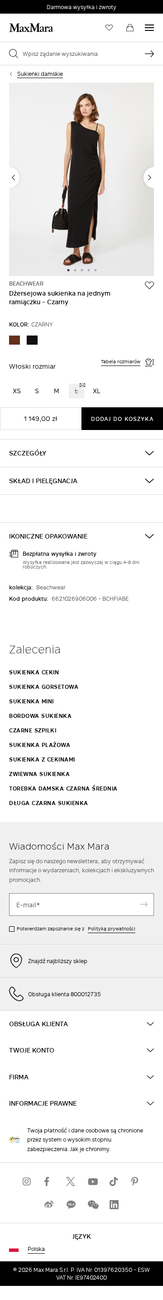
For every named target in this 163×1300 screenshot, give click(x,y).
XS (17, 390)
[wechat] (92, 1204)
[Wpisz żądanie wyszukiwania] (149, 53)
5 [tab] (95, 270)
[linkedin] (114, 1204)
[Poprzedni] (14, 177)
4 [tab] (88, 270)
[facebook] (49, 1181)
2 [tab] (75, 270)
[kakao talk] (70, 1204)
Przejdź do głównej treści (41, 5)
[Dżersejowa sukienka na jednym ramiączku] (149, 285)
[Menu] (149, 28)
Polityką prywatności (111, 928)
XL (97, 390)
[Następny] (149, 177)
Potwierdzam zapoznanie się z (76, 928)
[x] (70, 1181)
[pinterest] (135, 1181)
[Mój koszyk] (130, 27)
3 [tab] (81, 270)
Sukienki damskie (40, 74)
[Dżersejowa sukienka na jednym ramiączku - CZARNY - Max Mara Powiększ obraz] (81, 180)
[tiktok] (114, 1181)
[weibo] (49, 1204)
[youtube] (92, 1181)
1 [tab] (68, 270)
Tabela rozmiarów (120, 361)
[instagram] (27, 1181)
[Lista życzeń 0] (109, 27)
